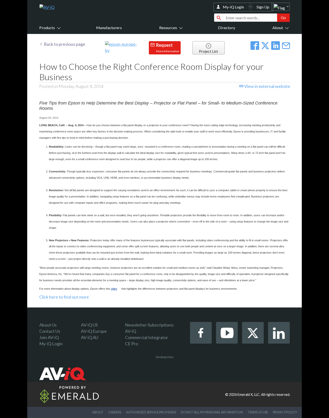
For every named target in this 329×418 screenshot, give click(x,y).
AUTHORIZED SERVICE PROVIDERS (151, 412)
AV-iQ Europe (94, 331)
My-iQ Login (233, 7)
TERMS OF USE (258, 412)
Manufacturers (109, 27)
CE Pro (131, 343)
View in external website (266, 86)
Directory (226, 27)
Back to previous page (64, 44)
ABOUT (97, 412)
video (114, 288)
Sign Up (263, 7)
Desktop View (164, 357)
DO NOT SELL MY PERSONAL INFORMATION (212, 412)
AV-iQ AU (89, 337)
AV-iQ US (89, 324)
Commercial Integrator (146, 337)
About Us (48, 324)
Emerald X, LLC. (248, 394)
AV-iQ (130, 331)
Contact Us (49, 331)
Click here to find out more (64, 297)
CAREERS (114, 412)
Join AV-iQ (49, 337)
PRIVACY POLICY (285, 412)
